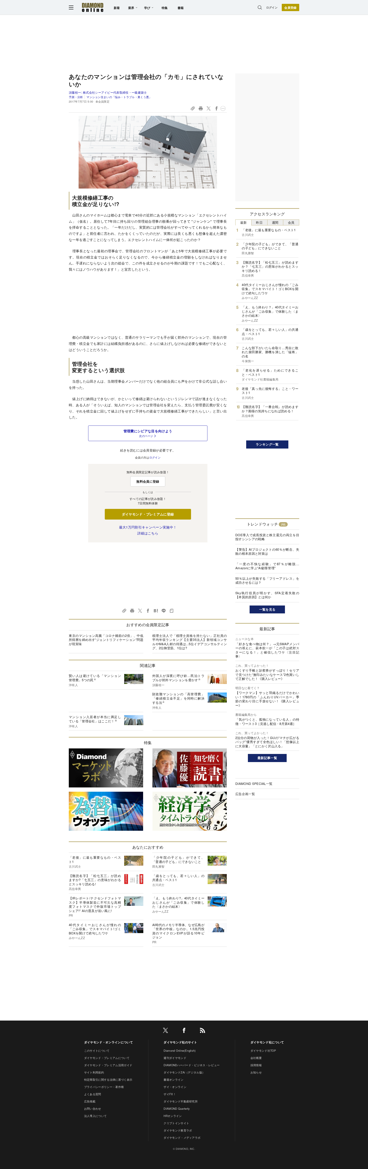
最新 (243, 222)
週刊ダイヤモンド (175, 1058)
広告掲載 (89, 1101)
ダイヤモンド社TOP (263, 1050)
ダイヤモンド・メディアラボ (182, 1138)
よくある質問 (92, 1094)
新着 (117, 8)
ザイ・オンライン (175, 1087)
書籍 (181, 8)
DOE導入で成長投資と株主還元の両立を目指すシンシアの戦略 (267, 537)
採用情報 (256, 1065)
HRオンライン (173, 1116)
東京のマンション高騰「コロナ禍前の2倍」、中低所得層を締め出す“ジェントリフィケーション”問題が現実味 (106, 639)
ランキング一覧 (267, 444)
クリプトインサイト (176, 1123)
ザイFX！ (170, 1094)
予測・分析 (76, 97)
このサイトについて (97, 1050)
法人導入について (95, 1116)
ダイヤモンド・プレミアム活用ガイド (108, 1065)
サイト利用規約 (94, 1072)
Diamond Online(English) (180, 1050)
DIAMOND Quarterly (177, 1109)
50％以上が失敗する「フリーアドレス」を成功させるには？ (267, 580)
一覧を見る (267, 609)
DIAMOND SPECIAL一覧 (253, 783)
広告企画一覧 (245, 793)
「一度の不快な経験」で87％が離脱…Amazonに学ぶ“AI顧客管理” (267, 566)
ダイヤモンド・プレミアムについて (106, 1058)
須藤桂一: (108, 92)
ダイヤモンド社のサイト (180, 1042)
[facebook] (184, 1031)
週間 (275, 222)
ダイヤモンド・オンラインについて (108, 1042)
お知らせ (256, 1072)
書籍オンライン (173, 1080)
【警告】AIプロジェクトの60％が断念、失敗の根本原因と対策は (267, 551)
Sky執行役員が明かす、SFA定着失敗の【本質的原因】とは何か (267, 595)
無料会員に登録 (147, 481)
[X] (165, 1031)
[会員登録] (290, 7)
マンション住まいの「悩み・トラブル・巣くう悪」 (119, 97)
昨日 (259, 222)
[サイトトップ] (92, 7)
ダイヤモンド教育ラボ (178, 1130)
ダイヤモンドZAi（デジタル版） (184, 1072)
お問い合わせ (92, 1109)
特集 (165, 8)
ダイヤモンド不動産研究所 (181, 1101)
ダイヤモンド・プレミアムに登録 (148, 514)
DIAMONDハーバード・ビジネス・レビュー (192, 1065)
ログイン (271, 7)
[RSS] (202, 1031)
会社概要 (256, 1058)
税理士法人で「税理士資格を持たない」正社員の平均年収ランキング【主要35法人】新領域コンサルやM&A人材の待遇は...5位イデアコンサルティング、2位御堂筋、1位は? (189, 641)
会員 (291, 222)
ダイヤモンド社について (267, 1042)
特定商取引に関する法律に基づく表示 (108, 1080)
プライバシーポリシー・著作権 (104, 1087)
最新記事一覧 (267, 757)
